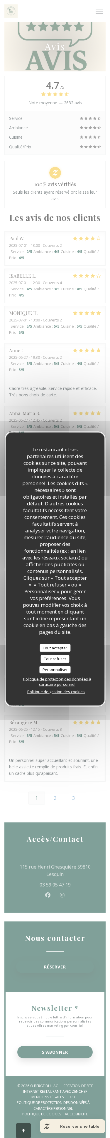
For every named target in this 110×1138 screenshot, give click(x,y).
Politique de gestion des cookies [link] (56, 691)
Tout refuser (55, 658)
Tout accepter (55, 647)
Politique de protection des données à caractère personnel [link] (57, 681)
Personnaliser (55, 669)
